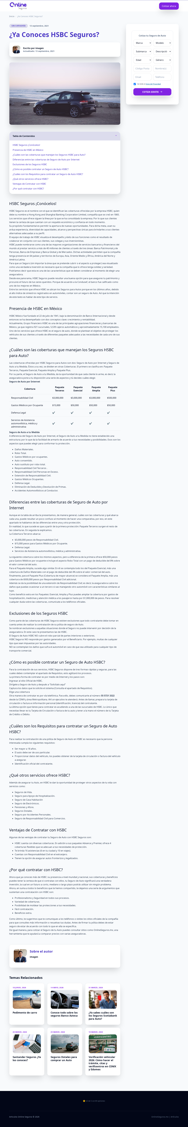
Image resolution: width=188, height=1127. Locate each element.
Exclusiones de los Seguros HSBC (30, 164)
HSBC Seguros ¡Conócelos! (26, 144)
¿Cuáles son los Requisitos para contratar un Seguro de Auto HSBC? (48, 174)
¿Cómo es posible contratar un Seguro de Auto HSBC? (41, 169)
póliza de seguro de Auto (70, 624)
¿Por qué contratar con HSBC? (28, 188)
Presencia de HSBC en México (28, 149)
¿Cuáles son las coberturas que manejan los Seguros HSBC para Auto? (49, 154)
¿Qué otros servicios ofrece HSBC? (30, 178)
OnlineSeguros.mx (103, 930)
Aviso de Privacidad (153, 84)
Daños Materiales (24, 449)
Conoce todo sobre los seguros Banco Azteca (64, 1014)
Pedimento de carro (25, 1012)
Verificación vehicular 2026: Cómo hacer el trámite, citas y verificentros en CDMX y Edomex (102, 1063)
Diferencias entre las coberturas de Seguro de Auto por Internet (46, 159)
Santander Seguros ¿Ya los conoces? (27, 1058)
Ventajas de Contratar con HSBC (29, 183)
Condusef (82, 282)
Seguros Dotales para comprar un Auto (64, 1058)
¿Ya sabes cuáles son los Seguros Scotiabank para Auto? (103, 1015)
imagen (39, 48)
